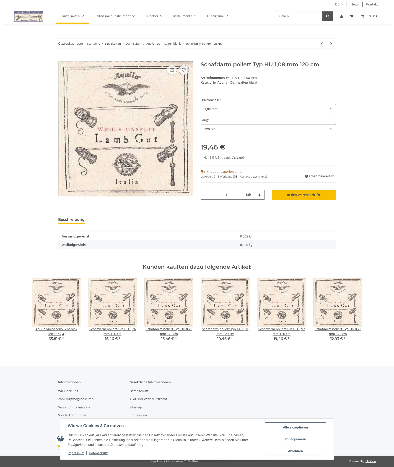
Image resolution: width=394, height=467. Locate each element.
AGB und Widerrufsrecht (148, 399)
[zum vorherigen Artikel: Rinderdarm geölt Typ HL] (322, 44)
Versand (238, 157)
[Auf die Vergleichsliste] (172, 70)
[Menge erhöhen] (259, 194)
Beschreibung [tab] (71, 219)
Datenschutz (98, 453)
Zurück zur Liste (72, 43)
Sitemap (136, 407)
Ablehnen (295, 451)
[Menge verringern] (206, 194)
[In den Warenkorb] (61, 58)
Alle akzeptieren (295, 427)
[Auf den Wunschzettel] (184, 70)
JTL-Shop (370, 461)
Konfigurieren (295, 439)
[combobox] (268, 109)
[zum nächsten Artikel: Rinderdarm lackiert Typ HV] (331, 44)
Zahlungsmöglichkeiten (76, 399)
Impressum (76, 453)
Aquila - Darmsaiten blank (237, 82)
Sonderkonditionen (72, 415)
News (354, 4)
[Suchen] (327, 16)
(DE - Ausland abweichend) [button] (250, 176)
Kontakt (372, 4)
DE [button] (337, 4)
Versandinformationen (75, 407)
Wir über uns (68, 391)
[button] (342, 16)
